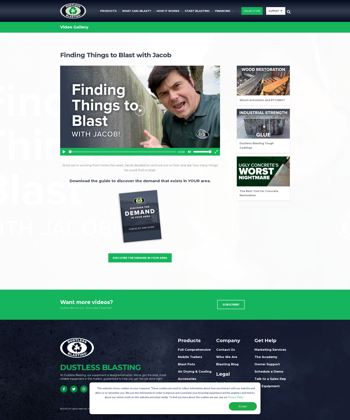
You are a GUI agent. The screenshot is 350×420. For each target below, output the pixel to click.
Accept (243, 406)
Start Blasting (197, 10)
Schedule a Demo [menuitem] (268, 371)
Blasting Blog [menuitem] (227, 364)
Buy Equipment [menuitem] (267, 386)
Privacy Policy (236, 397)
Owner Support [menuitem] (267, 364)
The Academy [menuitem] (265, 357)
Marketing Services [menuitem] (270, 349)
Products (108, 10)
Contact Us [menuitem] (225, 349)
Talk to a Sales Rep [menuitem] (270, 379)
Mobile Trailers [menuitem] (190, 357)
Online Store (252, 10)
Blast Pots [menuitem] (186, 364)
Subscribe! (231, 304)
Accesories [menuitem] (187, 379)
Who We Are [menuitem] (226, 357)
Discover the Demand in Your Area (140, 258)
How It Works (168, 10)
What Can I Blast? (136, 10)
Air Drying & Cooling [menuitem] (194, 371)
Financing (222, 10)
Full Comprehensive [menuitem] (194, 349)
